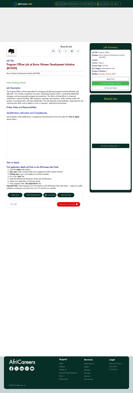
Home (61, 363)
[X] (16, 368)
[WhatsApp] (66, 51)
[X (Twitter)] (59, 51)
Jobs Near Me (88, 379)
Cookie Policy (113, 369)
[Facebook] (53, 51)
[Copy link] (78, 51)
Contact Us (62, 370)
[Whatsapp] (27, 368)
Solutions (62, 367)
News (61, 376)
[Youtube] (32, 368)
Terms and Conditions (115, 363)
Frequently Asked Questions (68, 373)
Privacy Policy (113, 366)
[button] (68, 204)
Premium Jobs (63, 379)
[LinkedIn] (72, 51)
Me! (87, 376)
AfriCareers (25, 4)
